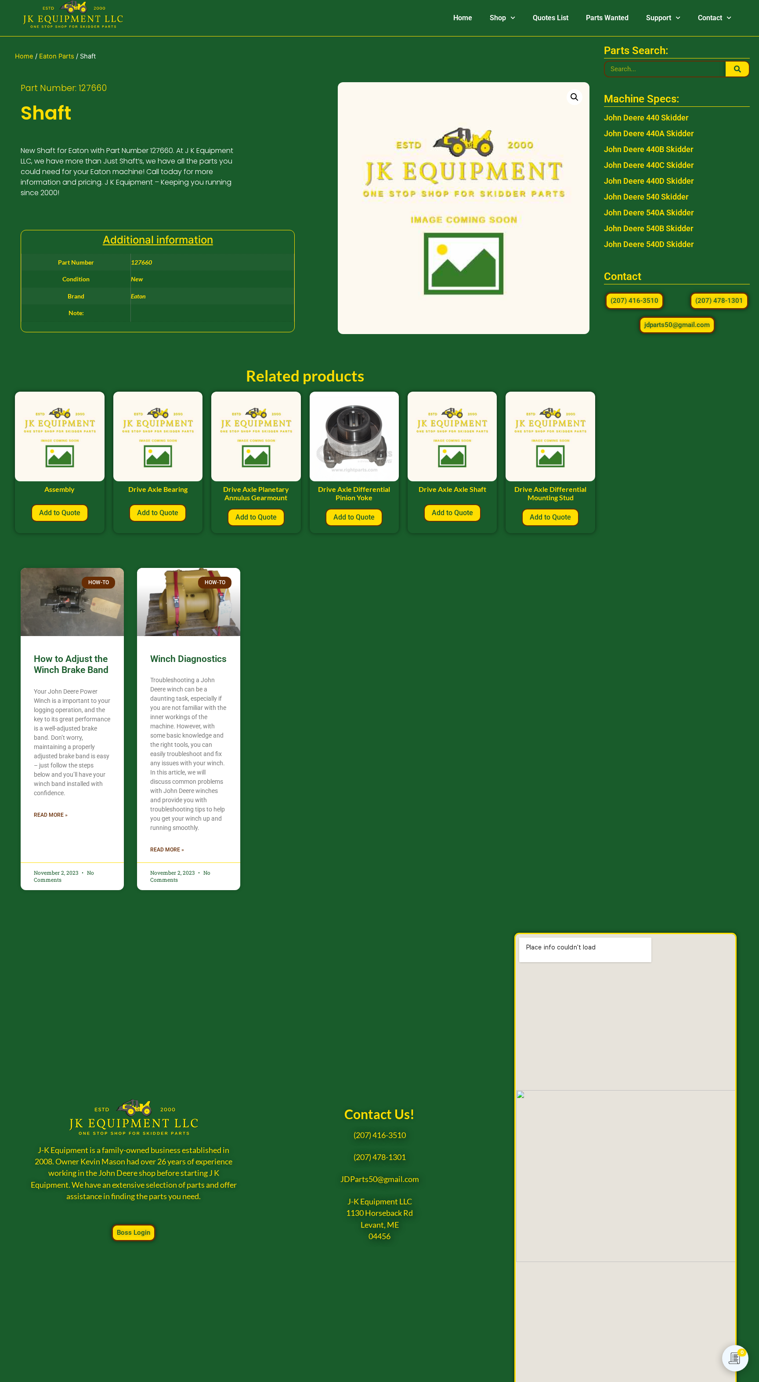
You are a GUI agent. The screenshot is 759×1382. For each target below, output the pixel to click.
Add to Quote (59, 513)
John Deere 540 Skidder (646, 196)
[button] (574, 97)
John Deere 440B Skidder (648, 149)
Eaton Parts (56, 56)
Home (462, 18)
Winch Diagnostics (188, 659)
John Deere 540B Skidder (648, 228)
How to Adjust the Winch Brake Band (71, 664)
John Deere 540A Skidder (649, 212)
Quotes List (550, 18)
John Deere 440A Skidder (649, 133)
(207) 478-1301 (380, 1157)
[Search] (737, 69)
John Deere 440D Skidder (649, 180)
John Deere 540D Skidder (649, 244)
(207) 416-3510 (380, 1135)
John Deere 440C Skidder (649, 165)
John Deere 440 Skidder (646, 117)
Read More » (51, 815)
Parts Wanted (607, 18)
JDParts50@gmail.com (379, 1179)
